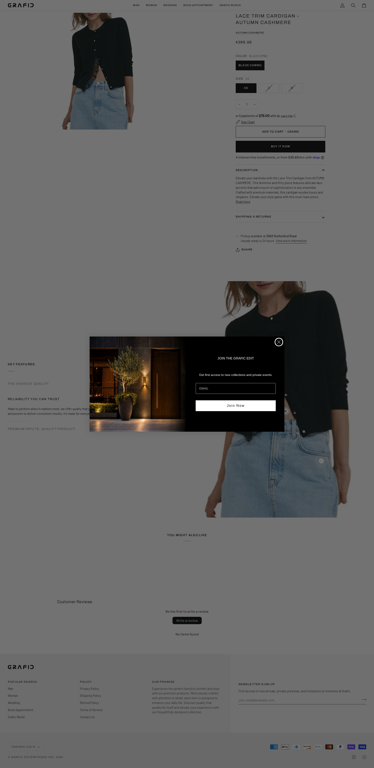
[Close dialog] (279, 342)
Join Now (236, 405)
